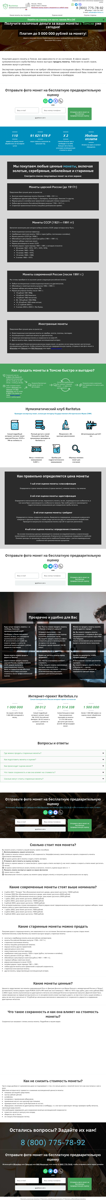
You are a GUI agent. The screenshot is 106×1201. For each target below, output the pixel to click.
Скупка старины (90, 15)
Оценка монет (57, 15)
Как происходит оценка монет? (18, 766)
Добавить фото (41, 118)
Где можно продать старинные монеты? (22, 753)
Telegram (24, 348)
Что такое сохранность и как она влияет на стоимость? (29, 772)
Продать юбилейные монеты (75, 1199)
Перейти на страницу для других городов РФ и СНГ (51, 19)
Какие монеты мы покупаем (20, 15)
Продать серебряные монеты (52, 1199)
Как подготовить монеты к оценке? (20, 759)
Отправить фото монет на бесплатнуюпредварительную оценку (79, 114)
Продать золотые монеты (29, 1199)
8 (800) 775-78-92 (12, 377)
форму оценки (56, 348)
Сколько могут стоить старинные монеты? (23, 779)
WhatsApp (13, 348)
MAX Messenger (37, 348)
